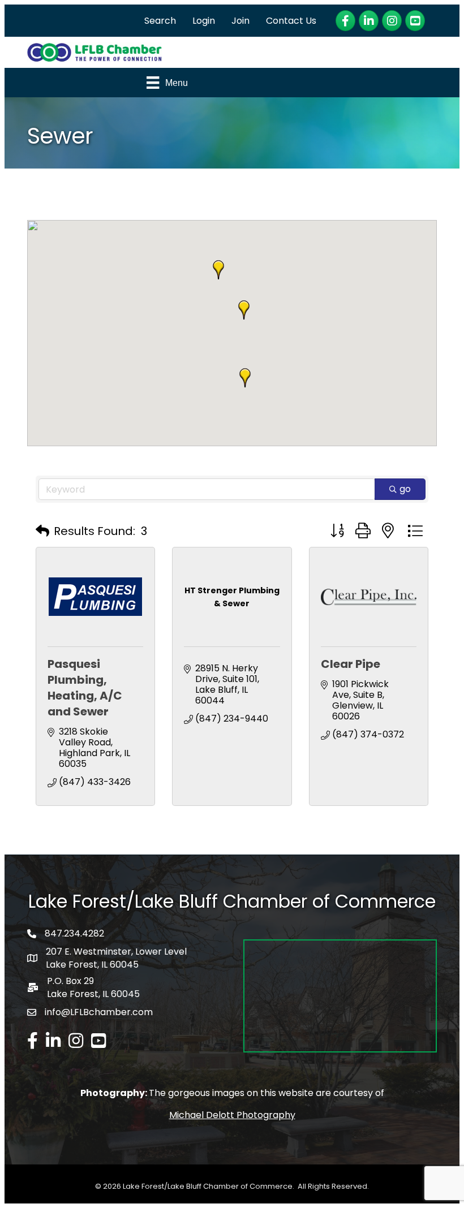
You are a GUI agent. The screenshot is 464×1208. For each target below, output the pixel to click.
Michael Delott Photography (232, 1114)
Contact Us (291, 20)
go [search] (405, 488)
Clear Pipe (350, 664)
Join (240, 20)
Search (160, 20)
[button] (244, 310)
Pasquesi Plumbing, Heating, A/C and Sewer (85, 687)
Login (203, 20)
